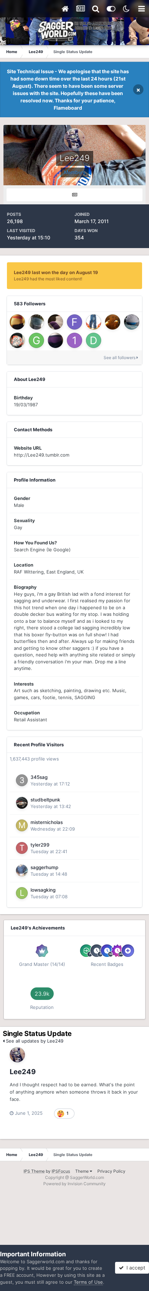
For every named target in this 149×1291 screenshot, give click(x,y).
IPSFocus (61, 1171)
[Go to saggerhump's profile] (22, 870)
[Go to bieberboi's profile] (112, 322)
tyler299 (40, 845)
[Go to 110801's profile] (74, 340)
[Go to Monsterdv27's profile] (17, 340)
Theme (82, 1171)
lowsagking (42, 890)
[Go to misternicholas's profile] (22, 825)
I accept (134, 1268)
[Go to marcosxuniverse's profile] (131, 322)
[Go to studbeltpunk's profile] (22, 803)
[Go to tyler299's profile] (22, 848)
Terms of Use (88, 1282)
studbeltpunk (45, 799)
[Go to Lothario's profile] (36, 322)
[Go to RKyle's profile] (55, 340)
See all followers (120, 357)
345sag (38, 777)
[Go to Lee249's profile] (17, 1054)
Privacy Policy (111, 1171)
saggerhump (44, 867)
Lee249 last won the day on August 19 (56, 272)
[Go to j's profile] (17, 322)
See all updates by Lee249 (34, 1041)
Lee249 (23, 1072)
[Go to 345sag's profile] (22, 780)
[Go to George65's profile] (36, 340)
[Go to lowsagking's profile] (22, 893)
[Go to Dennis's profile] (93, 340)
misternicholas (46, 822)
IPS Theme (34, 1171)
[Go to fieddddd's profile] (74, 322)
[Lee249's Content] (74, 195)
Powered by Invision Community (74, 1183)
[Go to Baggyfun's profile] (93, 322)
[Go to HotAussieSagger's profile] (55, 322)
